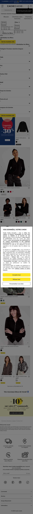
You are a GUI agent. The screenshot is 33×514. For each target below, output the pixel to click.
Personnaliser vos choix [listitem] (16, 284)
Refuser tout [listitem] (16, 279)
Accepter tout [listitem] (16, 275)
